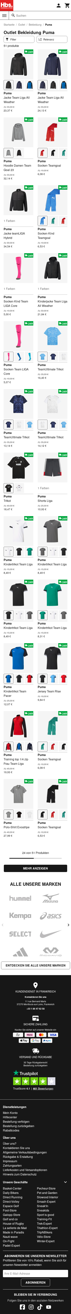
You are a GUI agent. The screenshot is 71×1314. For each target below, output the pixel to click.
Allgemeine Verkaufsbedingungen (25, 1152)
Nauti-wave (10, 1237)
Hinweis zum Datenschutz (20, 1174)
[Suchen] (13, 15)
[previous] (2, 925)
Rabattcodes (11, 1130)
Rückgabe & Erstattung (18, 1157)
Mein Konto (10, 1113)
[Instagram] (31, 1307)
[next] (68, 925)
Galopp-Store (11, 1215)
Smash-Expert (46, 1201)
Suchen (21, 15)
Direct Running (12, 1197)
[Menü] (4, 15)
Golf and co (10, 1219)
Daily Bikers (11, 1193)
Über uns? (9, 1143)
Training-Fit (44, 1219)
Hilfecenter (10, 1117)
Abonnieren (35, 1282)
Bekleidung (35, 24)
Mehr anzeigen (35, 868)
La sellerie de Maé (15, 1228)
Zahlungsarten (12, 1165)
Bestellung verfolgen (16, 1121)
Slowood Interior (47, 1197)
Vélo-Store (44, 1237)
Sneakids (43, 1210)
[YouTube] (49, 1307)
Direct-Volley (11, 1201)
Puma (8, 93)
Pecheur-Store (46, 1188)
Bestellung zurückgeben (35, 1065)
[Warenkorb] (67, 5)
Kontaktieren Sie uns (35, 996)
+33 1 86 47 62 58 (36, 1008)
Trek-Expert (44, 1223)
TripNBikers (44, 1232)
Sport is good (45, 1215)
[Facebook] (22, 1307)
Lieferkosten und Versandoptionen (25, 1170)
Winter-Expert (45, 1241)
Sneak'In (42, 1206)
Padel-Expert (11, 1245)
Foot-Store (10, 1210)
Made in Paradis (13, 1232)
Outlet (21, 24)
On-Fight (8, 1241)
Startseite (9, 24)
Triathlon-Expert (47, 1228)
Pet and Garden (47, 1193)
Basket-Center (12, 1188)
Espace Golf (11, 1206)
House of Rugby (13, 1223)
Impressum (10, 1161)
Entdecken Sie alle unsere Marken (36, 965)
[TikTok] (40, 1307)
